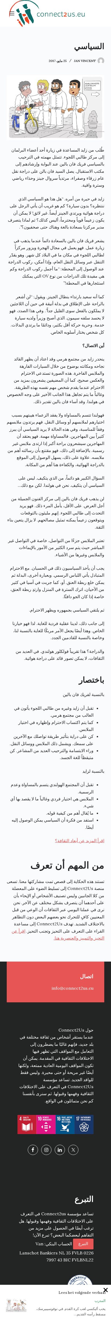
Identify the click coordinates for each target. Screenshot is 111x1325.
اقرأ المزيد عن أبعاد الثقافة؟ (79, 840)
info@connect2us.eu (72, 988)
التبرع (83, 1243)
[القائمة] (11, 13)
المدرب (100, 1300)
